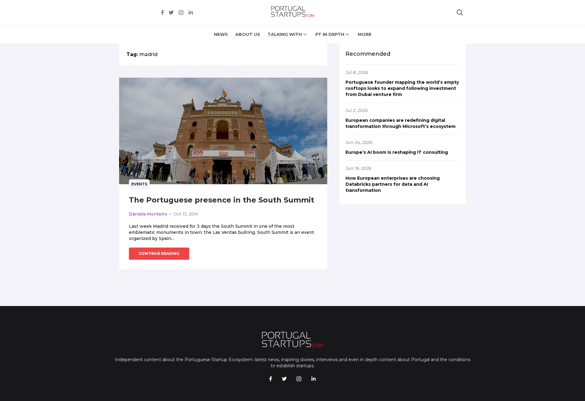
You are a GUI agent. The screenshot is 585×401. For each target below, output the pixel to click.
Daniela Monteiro (148, 214)
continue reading (159, 253)
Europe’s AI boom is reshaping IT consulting (397, 152)
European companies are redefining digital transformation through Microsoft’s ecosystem (401, 123)
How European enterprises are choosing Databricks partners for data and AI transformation (393, 184)
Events (139, 184)
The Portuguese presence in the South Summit (221, 199)
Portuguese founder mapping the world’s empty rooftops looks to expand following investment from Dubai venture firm (402, 88)
